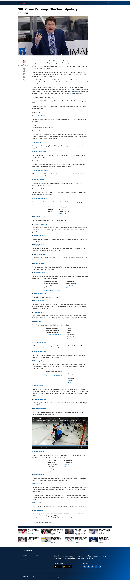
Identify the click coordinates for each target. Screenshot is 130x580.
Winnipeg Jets (38, 142)
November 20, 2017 (64, 213)
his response (73, 91)
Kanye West (52, 61)
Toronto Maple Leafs (40, 152)
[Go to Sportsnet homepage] (22, 3)
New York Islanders (40, 217)
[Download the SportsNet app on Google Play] (67, 566)
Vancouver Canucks (40, 399)
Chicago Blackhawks (40, 224)
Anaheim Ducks (39, 263)
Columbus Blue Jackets (41, 170)
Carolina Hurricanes (40, 293)
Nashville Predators (39, 161)
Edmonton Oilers (39, 484)
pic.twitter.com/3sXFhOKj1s (52, 290)
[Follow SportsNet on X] (84, 566)
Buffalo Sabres (38, 510)
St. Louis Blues (38, 131)
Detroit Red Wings (39, 235)
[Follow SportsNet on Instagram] (96, 566)
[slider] (60, 445)
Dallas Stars (38, 321)
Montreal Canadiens (40, 503)
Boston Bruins (38, 386)
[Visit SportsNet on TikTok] (100, 566)
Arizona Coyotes (39, 474)
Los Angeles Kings (40, 254)
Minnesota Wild (39, 301)
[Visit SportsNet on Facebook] (92, 566)
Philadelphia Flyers (40, 408)
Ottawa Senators (39, 312)
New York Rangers (40, 273)
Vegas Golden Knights (40, 198)
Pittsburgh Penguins (40, 361)
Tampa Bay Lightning (40, 116)
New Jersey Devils (39, 189)
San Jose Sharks (39, 179)
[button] (108, 3)
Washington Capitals (40, 342)
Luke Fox (24, 64)
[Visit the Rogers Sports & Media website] (29, 576)
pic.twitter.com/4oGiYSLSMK (54, 376)
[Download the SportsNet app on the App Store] (58, 566)
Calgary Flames (39, 245)
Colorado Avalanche (40, 351)
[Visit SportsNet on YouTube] (88, 566)
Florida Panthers (39, 451)
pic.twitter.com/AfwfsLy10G (53, 335)
